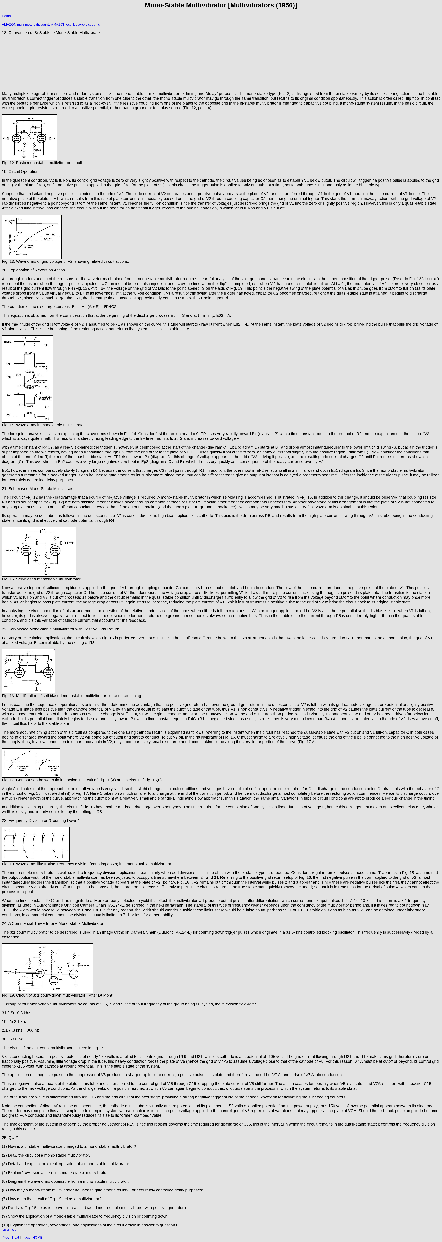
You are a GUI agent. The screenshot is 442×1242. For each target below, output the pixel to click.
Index (26, 1237)
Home (6, 16)
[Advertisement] (221, 63)
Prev (6, 1237)
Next (15, 1237)
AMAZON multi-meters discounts (26, 24)
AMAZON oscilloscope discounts (75, 24)
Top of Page (8, 1229)
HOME (37, 1237)
